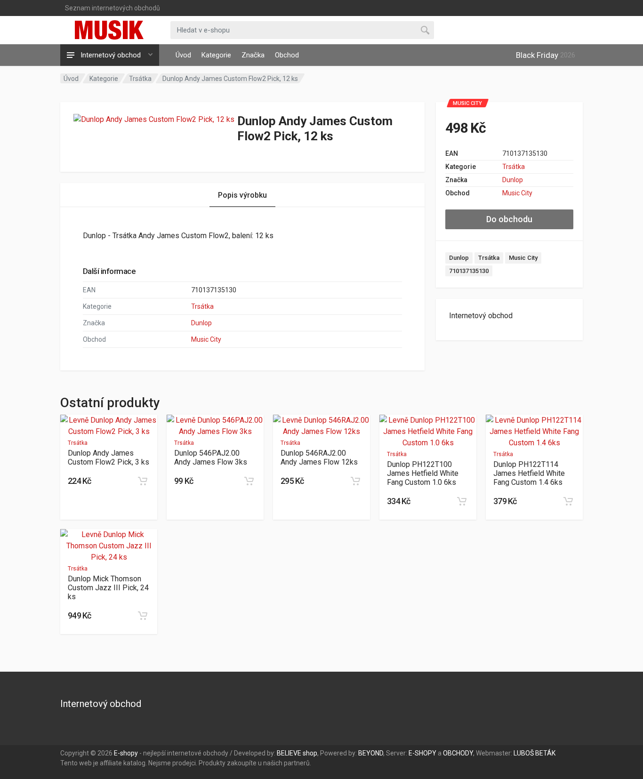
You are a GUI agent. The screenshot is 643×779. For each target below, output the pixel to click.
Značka (253, 55)
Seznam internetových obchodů (112, 8)
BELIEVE (289, 753)
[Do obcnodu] (142, 481)
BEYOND (370, 753)
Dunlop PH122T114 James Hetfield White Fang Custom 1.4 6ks (529, 473)
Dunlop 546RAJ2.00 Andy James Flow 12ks (319, 457)
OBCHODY (458, 753)
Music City (517, 193)
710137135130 (469, 270)
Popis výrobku (242, 195)
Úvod (183, 55)
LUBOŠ (524, 753)
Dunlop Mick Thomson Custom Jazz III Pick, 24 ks (108, 587)
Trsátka (140, 78)
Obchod (287, 55)
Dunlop (512, 180)
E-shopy (126, 753)
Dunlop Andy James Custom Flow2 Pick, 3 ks (108, 457)
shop (310, 753)
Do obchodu (509, 219)
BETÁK (545, 753)
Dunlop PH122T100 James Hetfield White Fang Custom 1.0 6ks (422, 473)
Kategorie (216, 55)
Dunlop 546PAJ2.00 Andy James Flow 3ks (210, 457)
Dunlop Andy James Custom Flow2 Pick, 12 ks (230, 78)
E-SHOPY (422, 753)
